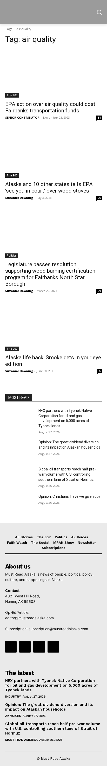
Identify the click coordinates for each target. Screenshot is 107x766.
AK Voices (13, 716)
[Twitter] (39, 647)
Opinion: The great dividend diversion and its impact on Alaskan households (49, 707)
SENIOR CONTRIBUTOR (22, 117)
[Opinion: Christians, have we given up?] (19, 504)
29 (99, 291)
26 (99, 198)
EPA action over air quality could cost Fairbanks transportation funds (50, 107)
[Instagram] (25, 647)
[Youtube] (53, 647)
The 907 (12, 95)
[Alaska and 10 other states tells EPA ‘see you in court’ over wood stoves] (53, 153)
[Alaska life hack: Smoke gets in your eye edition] (53, 327)
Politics (12, 255)
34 (99, 117)
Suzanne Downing (19, 198)
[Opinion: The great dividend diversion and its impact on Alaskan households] (19, 450)
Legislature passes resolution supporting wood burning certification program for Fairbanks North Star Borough (50, 274)
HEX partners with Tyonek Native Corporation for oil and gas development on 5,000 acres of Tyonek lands (51, 685)
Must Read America (21, 740)
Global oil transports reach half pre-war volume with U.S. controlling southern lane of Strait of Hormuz (67, 474)
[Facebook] (11, 647)
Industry (13, 696)
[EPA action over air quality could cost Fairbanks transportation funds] (53, 73)
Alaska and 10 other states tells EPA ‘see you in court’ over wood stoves (49, 187)
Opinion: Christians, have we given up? (69, 496)
